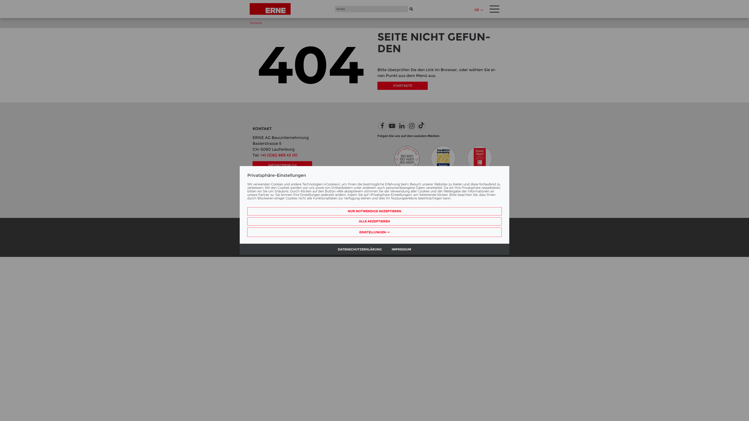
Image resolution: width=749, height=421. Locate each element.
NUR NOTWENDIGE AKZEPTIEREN (374, 211)
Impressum (401, 249)
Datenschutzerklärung (360, 249)
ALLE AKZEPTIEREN (374, 221)
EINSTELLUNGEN (373, 232)
